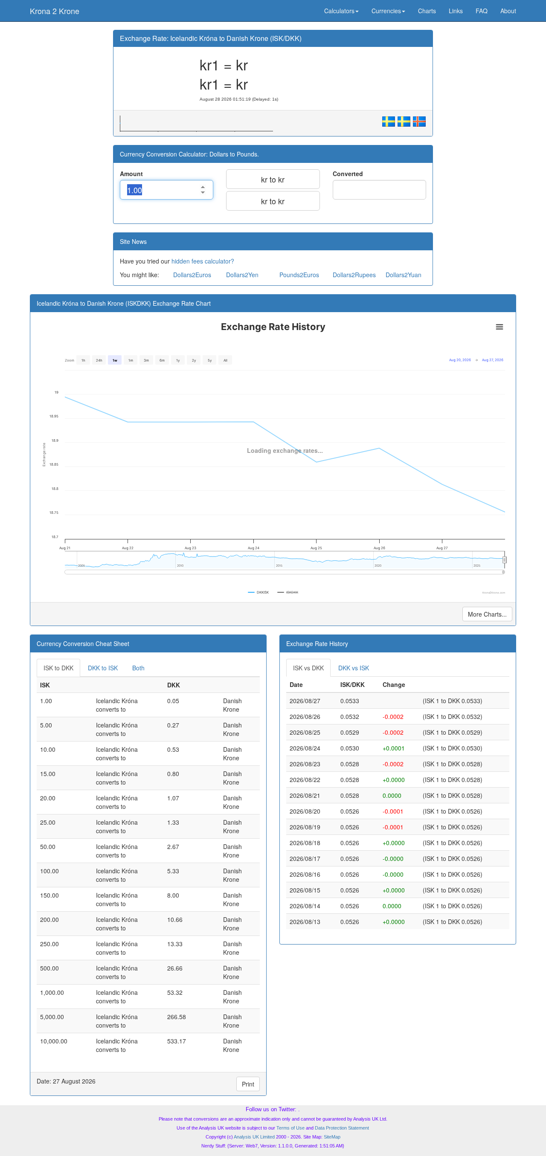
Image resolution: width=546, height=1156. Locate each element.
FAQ (482, 10)
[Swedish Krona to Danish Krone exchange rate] (404, 120)
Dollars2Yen (242, 274)
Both (138, 667)
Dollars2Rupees (354, 274)
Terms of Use (290, 1127)
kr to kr (273, 179)
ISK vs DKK (308, 667)
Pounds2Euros (299, 274)
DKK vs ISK (353, 667)
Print (248, 1084)
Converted (348, 173)
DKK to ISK (103, 667)
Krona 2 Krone (54, 10)
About (508, 10)
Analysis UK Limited (254, 1136)
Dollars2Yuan (403, 274)
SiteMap (332, 1136)
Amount (131, 173)
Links (456, 10)
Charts (427, 10)
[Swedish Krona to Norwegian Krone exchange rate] (388, 120)
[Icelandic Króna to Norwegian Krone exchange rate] (419, 120)
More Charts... (487, 614)
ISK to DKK (58, 667)
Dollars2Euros (192, 274)
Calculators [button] (339, 10)
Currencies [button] (386, 10)
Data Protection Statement (342, 1127)
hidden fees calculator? (202, 261)
